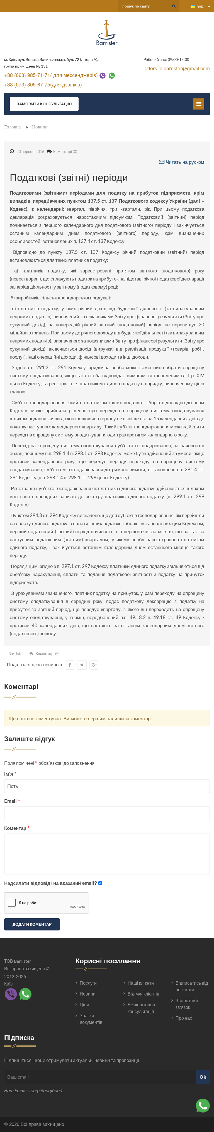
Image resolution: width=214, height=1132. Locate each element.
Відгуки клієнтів (143, 993)
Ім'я (10, 773)
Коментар (17, 828)
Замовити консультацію (44, 103)
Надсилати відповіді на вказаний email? (50, 883)
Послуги (88, 982)
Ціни (84, 1004)
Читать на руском (184, 161)
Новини (40, 127)
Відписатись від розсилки (192, 986)
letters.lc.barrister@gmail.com (177, 68)
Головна (12, 127)
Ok (203, 1077)
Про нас (184, 1018)
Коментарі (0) (65, 151)
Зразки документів (91, 1019)
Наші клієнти (141, 982)
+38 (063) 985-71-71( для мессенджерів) (51, 74)
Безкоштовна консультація (141, 1008)
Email (12, 801)
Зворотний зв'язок (187, 1004)
